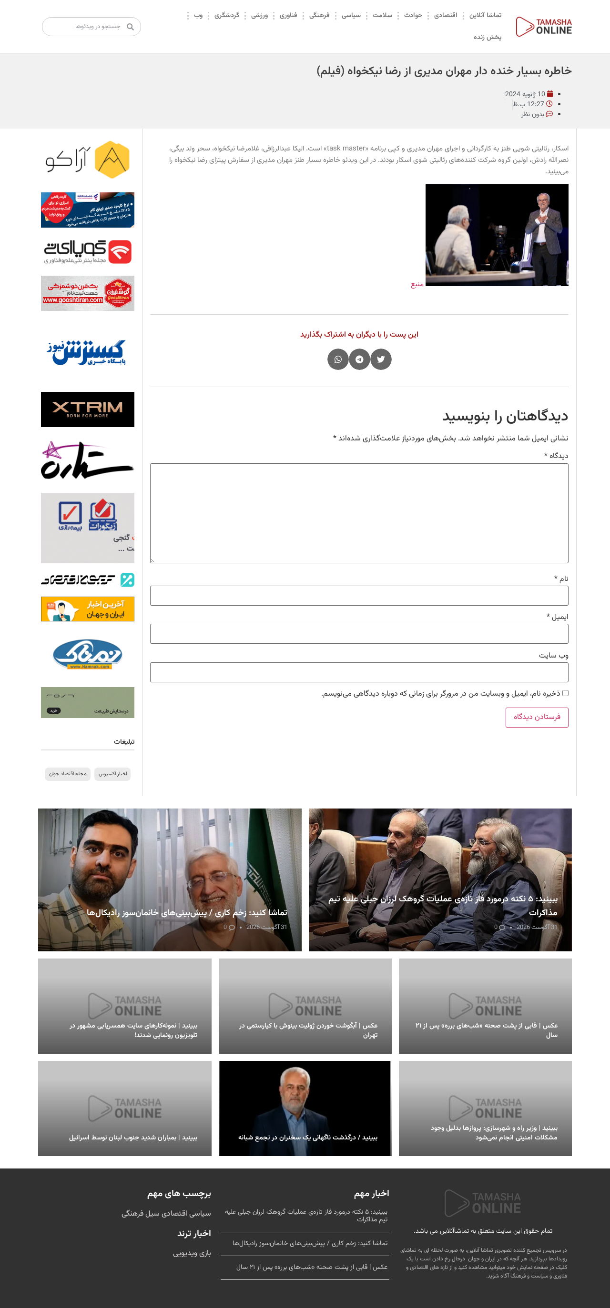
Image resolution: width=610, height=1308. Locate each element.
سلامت (382, 15)
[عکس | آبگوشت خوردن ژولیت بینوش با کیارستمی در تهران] (305, 1006)
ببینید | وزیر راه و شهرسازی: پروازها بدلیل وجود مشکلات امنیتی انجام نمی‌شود (494, 1133)
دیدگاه (556, 456)
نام (561, 579)
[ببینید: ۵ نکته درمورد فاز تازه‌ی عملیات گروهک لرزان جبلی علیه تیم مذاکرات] (440, 880)
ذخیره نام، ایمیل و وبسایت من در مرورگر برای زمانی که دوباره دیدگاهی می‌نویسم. (440, 694)
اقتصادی (446, 15)
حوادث (413, 15)
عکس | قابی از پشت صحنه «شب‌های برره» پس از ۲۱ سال (487, 1031)
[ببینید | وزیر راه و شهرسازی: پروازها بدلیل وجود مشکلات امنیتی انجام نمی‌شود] (485, 1108)
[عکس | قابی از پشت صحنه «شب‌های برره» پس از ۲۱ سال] (485, 1006)
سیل (151, 1214)
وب (198, 15)
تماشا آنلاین (485, 15)
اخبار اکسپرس (113, 774)
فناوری (288, 15)
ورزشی (259, 15)
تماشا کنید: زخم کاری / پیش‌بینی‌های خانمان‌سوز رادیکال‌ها (187, 913)
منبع (417, 284)
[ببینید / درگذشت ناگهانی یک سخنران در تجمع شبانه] (305, 1108)
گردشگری (226, 15)
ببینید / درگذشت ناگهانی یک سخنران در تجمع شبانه (307, 1138)
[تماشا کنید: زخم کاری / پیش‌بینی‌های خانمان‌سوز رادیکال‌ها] (170, 880)
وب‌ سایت (554, 656)
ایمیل (558, 617)
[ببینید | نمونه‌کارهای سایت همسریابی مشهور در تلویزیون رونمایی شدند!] (124, 1006)
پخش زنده (487, 37)
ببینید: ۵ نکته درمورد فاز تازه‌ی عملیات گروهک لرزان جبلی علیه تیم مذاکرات (306, 1216)
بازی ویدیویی (192, 1253)
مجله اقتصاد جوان (68, 774)
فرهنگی (319, 15)
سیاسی (351, 15)
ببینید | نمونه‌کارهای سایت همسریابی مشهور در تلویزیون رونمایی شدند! (133, 1031)
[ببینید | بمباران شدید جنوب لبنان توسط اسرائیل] (124, 1108)
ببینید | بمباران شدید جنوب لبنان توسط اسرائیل (133, 1138)
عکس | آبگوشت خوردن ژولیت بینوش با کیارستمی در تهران (308, 1031)
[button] (381, 359)
